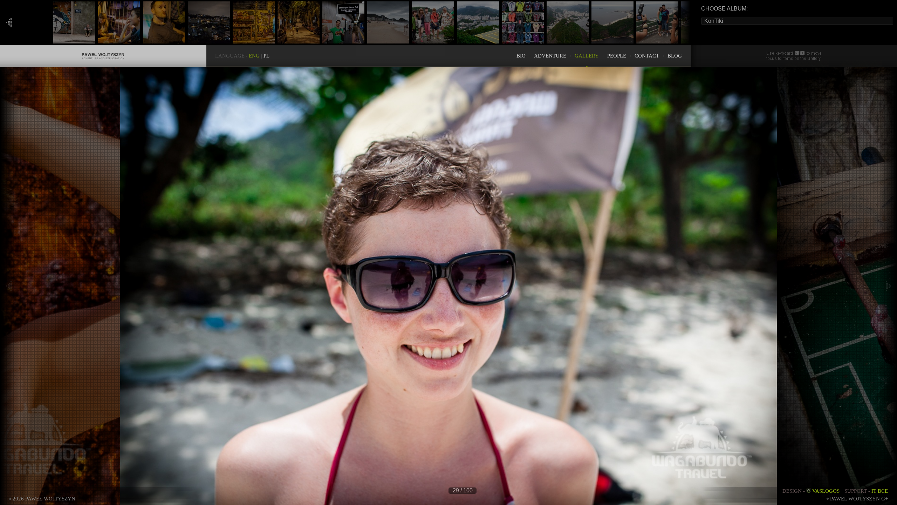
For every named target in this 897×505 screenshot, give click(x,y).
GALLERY (587, 56)
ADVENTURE (550, 56)
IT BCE (879, 491)
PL (266, 56)
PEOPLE (616, 56)
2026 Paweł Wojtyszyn (44, 498)
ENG (254, 56)
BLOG (674, 56)
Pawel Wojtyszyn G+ (859, 498)
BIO (521, 56)
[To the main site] (103, 48)
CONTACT (647, 56)
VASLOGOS (826, 491)
